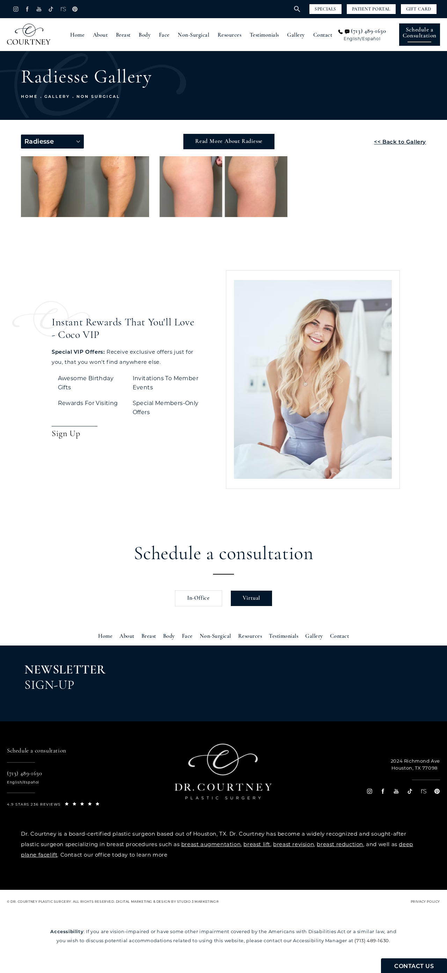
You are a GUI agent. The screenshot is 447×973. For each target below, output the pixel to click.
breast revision (293, 844)
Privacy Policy (425, 901)
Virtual (252, 598)
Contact (322, 35)
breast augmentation (211, 844)
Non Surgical (98, 96)
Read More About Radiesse (229, 141)
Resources (230, 35)
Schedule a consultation (224, 554)
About (100, 35)
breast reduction (340, 844)
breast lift (256, 844)
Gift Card (418, 9)
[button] (15, 9)
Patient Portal (371, 9)
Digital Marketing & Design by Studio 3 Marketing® (167, 901)
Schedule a (420, 33)
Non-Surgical (193, 35)
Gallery (296, 35)
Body (145, 35)
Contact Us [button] (414, 966)
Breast (123, 35)
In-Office (198, 598)
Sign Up (66, 434)
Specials (325, 9)
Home (77, 35)
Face (164, 35)
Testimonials (264, 35)
